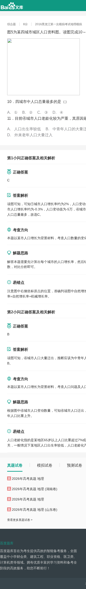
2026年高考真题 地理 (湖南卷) (34, 489)
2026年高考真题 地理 (28, 479)
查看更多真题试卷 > (19, 520)
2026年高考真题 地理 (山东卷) (34, 510)
